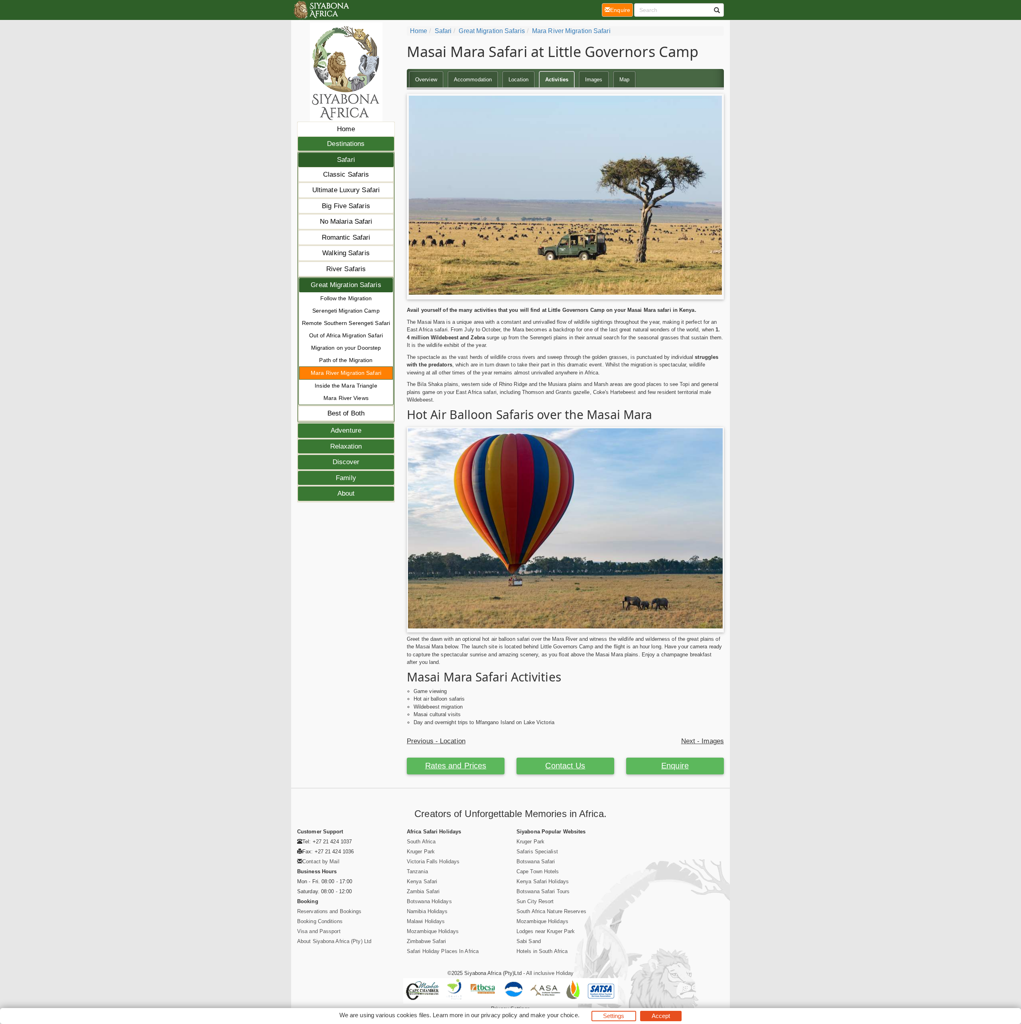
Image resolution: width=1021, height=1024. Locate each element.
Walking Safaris (346, 253)
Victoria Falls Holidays (433, 861)
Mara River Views (346, 398)
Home (346, 129)
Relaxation (346, 446)
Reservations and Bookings (329, 911)
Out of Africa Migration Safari (346, 335)
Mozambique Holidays (433, 931)
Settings (614, 1015)
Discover (346, 462)
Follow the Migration (346, 298)
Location (518, 80)
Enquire (675, 765)
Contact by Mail (320, 861)
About (346, 493)
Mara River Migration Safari (346, 373)
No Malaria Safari (346, 221)
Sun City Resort (535, 901)
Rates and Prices (456, 765)
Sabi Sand (528, 941)
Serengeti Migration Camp (345, 310)
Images (594, 80)
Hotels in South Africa (542, 951)
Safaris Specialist (537, 852)
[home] (321, 10)
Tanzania (417, 871)
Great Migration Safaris (346, 285)
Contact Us (565, 765)
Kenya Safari (422, 881)
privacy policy (499, 1015)
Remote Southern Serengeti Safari (346, 323)
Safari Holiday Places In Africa (443, 951)
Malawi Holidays (426, 921)
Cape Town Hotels (537, 871)
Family (346, 478)
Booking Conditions (320, 921)
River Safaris (346, 269)
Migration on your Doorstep (346, 348)
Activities (556, 80)
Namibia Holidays (427, 911)
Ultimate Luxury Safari (346, 190)
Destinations (346, 144)
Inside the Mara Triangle (346, 385)
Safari (346, 159)
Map (624, 80)
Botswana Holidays (429, 901)
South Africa (421, 842)
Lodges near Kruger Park (545, 931)
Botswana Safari (535, 861)
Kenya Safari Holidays (542, 881)
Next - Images (702, 741)
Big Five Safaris (346, 206)
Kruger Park (421, 852)
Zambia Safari (423, 891)
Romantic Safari (346, 237)
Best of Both (346, 413)
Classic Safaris (346, 174)
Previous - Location (436, 741)
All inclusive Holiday (550, 973)
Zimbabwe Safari (426, 941)
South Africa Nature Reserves (551, 911)
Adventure (346, 430)
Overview (426, 80)
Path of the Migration (346, 360)
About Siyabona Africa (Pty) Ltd (334, 941)
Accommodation (473, 80)
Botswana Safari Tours (543, 891)
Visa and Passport (319, 931)
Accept (661, 1015)
